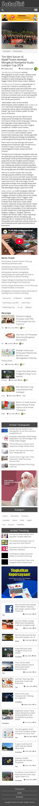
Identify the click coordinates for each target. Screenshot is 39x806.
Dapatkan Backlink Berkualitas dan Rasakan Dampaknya (23, 760)
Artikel (19, 793)
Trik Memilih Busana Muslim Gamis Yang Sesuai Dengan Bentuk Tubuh (21, 445)
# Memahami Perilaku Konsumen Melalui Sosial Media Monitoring (21, 555)
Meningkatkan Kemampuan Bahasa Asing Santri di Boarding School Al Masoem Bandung (19, 292)
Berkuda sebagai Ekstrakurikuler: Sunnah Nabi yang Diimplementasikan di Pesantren (19, 286)
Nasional (11, 525)
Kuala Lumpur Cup (8, 191)
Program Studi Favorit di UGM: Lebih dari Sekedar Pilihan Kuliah (23, 746)
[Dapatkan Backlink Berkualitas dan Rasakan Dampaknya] (9, 761)
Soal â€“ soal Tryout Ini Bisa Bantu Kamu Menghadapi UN (21, 451)
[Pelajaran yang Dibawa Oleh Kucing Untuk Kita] (6, 465)
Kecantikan (6, 520)
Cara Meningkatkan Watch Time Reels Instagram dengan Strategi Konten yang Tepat (25, 731)
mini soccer (7, 298)
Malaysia (28, 307)
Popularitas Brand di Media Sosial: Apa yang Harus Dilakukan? (22, 548)
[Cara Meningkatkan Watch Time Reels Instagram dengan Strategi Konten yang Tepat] (9, 735)
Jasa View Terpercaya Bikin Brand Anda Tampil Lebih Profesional (24, 681)
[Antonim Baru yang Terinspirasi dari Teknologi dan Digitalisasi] (9, 697)
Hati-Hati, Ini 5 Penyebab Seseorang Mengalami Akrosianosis (26, 337)
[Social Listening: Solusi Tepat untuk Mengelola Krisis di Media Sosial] (6, 564)
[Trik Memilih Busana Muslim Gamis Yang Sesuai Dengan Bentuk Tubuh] (6, 445)
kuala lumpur (25, 303)
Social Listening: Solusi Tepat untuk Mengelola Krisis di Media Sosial (21, 561)
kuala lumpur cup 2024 (11, 303)
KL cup (20, 307)
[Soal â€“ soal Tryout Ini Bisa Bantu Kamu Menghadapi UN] (6, 451)
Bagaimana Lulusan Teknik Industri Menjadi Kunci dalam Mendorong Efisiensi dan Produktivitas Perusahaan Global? (25, 715)
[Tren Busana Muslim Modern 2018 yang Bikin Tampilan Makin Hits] (6, 535)
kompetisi (28, 298)
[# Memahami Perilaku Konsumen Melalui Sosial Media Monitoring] (6, 557)
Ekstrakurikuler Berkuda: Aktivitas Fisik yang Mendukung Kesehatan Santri (17, 262)
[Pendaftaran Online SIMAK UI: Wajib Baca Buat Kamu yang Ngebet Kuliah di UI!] (9, 776)
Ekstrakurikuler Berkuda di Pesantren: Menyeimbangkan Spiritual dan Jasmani (15, 268)
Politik (22, 520)
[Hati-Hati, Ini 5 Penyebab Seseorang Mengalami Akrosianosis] (8, 336)
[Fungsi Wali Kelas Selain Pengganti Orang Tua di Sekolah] (8, 375)
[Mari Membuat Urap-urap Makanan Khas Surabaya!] (8, 388)
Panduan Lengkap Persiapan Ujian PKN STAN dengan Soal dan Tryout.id (25, 320)
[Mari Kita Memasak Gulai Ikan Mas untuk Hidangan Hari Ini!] (9, 637)
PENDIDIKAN (17, 51)
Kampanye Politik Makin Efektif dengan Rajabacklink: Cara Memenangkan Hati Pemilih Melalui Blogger (23, 438)
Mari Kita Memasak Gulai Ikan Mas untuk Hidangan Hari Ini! (25, 636)
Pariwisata (24, 516)
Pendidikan (4, 380)
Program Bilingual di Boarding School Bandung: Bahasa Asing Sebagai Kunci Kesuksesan (18, 281)
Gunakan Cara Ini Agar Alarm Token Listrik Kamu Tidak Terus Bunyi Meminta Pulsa (21, 459)
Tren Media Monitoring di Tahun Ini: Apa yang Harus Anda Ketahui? (21, 542)
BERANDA (6, 51)
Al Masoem (18, 298)
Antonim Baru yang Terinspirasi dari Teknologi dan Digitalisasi (24, 696)
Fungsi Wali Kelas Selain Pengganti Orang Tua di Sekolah (26, 374)
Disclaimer (19, 797)
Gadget (3, 413)
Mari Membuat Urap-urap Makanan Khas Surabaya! (25, 389)
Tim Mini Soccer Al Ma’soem (11, 72)
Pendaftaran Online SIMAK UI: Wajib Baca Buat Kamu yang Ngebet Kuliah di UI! (25, 774)
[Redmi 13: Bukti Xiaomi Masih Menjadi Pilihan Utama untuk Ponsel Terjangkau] (8, 405)
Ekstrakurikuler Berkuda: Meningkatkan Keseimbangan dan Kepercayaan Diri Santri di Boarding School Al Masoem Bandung (17, 274)
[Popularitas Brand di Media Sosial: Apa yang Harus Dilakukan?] (6, 549)
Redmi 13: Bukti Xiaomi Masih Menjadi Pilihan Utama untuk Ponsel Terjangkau (26, 406)
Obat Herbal (15, 516)
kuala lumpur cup (9, 307)
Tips (3, 327)
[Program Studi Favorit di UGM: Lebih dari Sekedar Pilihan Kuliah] (9, 747)
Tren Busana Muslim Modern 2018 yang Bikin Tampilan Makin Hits (21, 535)
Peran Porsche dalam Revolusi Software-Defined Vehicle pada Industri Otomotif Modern (24, 666)
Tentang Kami (19, 789)
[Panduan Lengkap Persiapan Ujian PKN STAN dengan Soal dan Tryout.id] (8, 319)
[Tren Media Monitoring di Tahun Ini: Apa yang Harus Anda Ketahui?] (6, 542)
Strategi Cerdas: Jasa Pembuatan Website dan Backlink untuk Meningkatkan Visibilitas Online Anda (19, 355)
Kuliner (3, 396)
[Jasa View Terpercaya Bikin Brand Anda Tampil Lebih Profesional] (9, 683)
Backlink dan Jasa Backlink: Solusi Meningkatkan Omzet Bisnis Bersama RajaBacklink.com (22, 431)
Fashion (5, 516)
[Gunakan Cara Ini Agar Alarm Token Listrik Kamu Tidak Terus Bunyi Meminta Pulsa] (6, 458)
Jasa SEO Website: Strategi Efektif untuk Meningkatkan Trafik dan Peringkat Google (25, 623)
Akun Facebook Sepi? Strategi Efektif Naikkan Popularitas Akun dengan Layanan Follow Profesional (25, 608)
